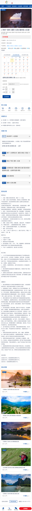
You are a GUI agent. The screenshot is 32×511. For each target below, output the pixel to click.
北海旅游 (20, 6)
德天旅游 (25, 6)
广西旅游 (8, 6)
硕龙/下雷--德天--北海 (11, 161)
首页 (3, 6)
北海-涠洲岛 (8, 176)
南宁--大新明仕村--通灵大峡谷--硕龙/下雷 (15, 154)
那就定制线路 (13, 501)
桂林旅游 (14, 6)
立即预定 (25, 508)
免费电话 (9, 509)
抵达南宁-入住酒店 (10, 136)
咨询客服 (6, 96)
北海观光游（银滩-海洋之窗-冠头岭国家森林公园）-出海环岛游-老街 (15, 169)
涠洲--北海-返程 (9, 182)
